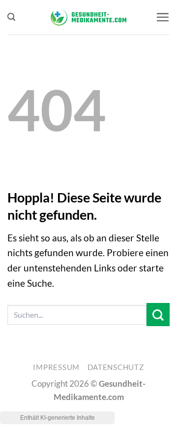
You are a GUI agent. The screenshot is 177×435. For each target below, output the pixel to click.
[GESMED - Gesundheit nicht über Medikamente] (89, 17)
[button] (11, 17)
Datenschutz (116, 367)
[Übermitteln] (158, 314)
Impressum (56, 367)
